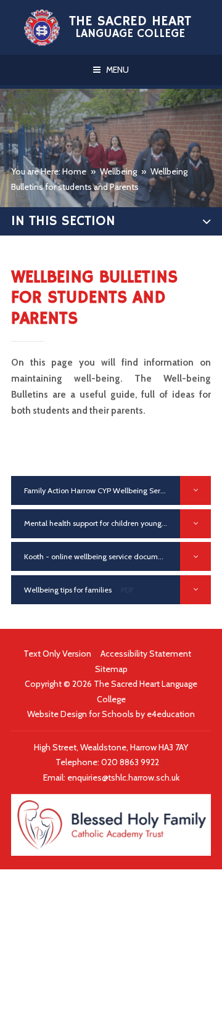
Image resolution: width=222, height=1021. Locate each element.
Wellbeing (118, 171)
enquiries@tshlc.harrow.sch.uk (123, 777)
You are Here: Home (48, 171)
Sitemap (111, 669)
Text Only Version (57, 653)
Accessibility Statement (146, 653)
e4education (171, 714)
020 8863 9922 (131, 762)
